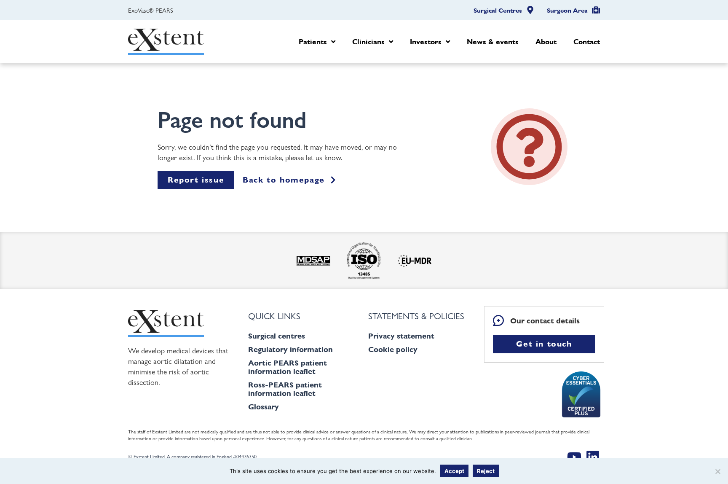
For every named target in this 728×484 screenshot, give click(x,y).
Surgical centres (276, 336)
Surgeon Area (567, 10)
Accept (454, 471)
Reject (486, 471)
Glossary (263, 406)
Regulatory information (290, 349)
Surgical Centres (498, 10)
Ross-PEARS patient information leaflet (285, 389)
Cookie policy (393, 349)
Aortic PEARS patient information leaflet (287, 367)
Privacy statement (401, 336)
